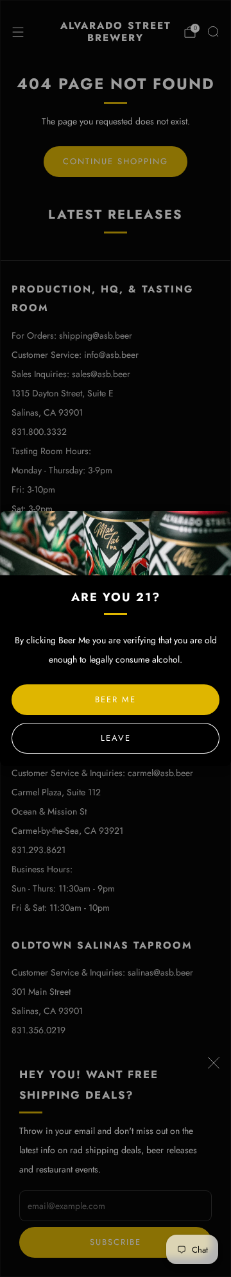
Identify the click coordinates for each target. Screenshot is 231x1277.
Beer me (115, 699)
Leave (116, 738)
